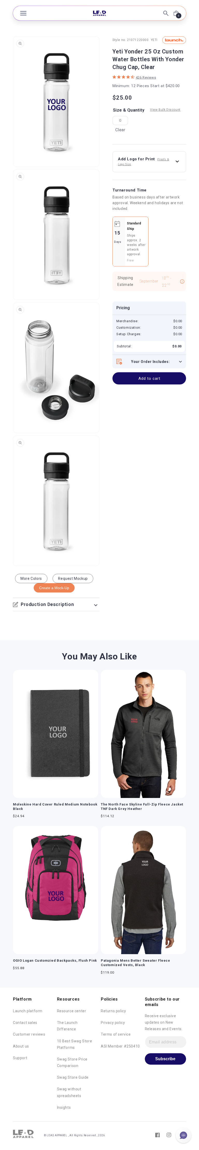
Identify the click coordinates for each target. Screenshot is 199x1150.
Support (20, 1058)
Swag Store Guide (73, 1077)
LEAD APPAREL (57, 1135)
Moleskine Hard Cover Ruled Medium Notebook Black (55, 806)
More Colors (31, 578)
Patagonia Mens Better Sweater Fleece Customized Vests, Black (135, 963)
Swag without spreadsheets (69, 1092)
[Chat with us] (183, 1135)
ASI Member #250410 (120, 1046)
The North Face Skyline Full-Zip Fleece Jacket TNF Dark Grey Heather (142, 806)
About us (21, 1046)
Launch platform (27, 1011)
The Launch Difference (67, 1026)
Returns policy (113, 1011)
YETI (154, 40)
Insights (64, 1107)
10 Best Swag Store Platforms (74, 1044)
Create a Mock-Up (54, 588)
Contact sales (25, 1023)
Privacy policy (113, 1023)
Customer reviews (29, 1034)
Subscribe (165, 1059)
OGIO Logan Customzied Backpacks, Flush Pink (55, 960)
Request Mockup (73, 578)
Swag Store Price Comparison (72, 1062)
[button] (23, 13)
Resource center (71, 1011)
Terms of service (116, 1034)
